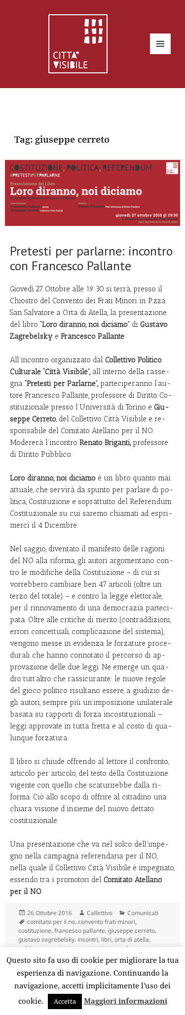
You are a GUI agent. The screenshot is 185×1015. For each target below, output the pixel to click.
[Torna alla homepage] (78, 43)
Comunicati (142, 913)
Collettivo (99, 913)
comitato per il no (51, 922)
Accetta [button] (65, 1001)
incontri (87, 939)
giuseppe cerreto (131, 930)
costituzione (34, 930)
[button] (92, 193)
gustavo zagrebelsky (46, 939)
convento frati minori (106, 922)
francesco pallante (79, 930)
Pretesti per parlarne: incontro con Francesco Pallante (91, 258)
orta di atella (131, 939)
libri (106, 939)
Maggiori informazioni (125, 1001)
